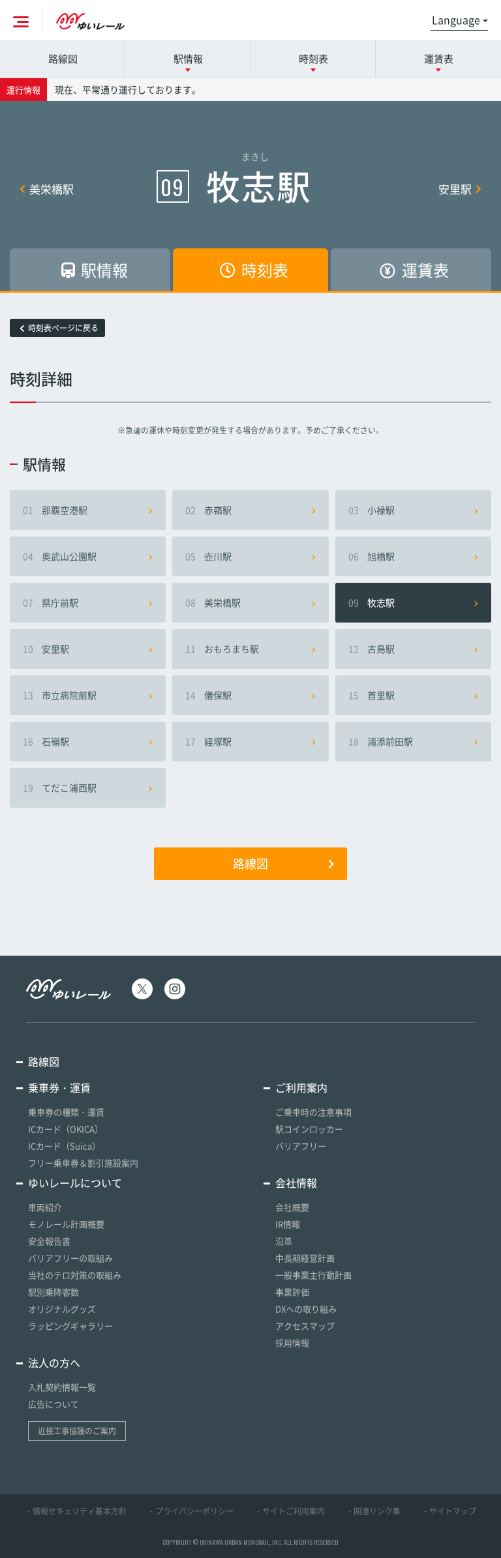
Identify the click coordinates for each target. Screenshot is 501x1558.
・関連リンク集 (373, 1511)
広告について (53, 1404)
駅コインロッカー (309, 1129)
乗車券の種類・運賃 (66, 1112)
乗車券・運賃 (59, 1087)
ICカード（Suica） (64, 1145)
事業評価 (292, 1292)
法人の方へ (54, 1362)
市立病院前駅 (60, 694)
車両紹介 (45, 1207)
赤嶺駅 (208, 509)
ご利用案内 (301, 1087)
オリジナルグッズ (62, 1308)
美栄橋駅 (51, 189)
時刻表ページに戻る (63, 328)
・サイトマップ (448, 1511)
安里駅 (455, 189)
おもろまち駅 (222, 648)
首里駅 (371, 694)
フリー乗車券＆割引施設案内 (83, 1162)
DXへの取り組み (306, 1308)
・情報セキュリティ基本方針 (76, 1511)
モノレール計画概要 (66, 1224)
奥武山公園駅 (60, 556)
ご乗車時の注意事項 (313, 1112)
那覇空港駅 (55, 509)
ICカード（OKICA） (65, 1129)
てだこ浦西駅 (60, 787)
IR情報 (287, 1224)
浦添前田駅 (380, 741)
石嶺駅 (46, 741)
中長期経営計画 (305, 1258)
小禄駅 (371, 509)
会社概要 (292, 1207)
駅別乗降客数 (53, 1292)
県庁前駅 (50, 602)
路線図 (63, 58)
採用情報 (292, 1342)
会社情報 (296, 1182)
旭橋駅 (371, 556)
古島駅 (371, 648)
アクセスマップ (305, 1325)
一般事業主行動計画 (313, 1275)
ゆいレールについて (75, 1182)
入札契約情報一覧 (62, 1387)
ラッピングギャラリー (70, 1325)
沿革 (283, 1241)
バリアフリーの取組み (70, 1258)
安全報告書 (49, 1241)
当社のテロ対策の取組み (74, 1275)
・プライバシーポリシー (190, 1511)
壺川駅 (208, 556)
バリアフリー (300, 1145)
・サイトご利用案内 (289, 1511)
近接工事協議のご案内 (77, 1431)
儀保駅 (208, 694)
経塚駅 (208, 741)
